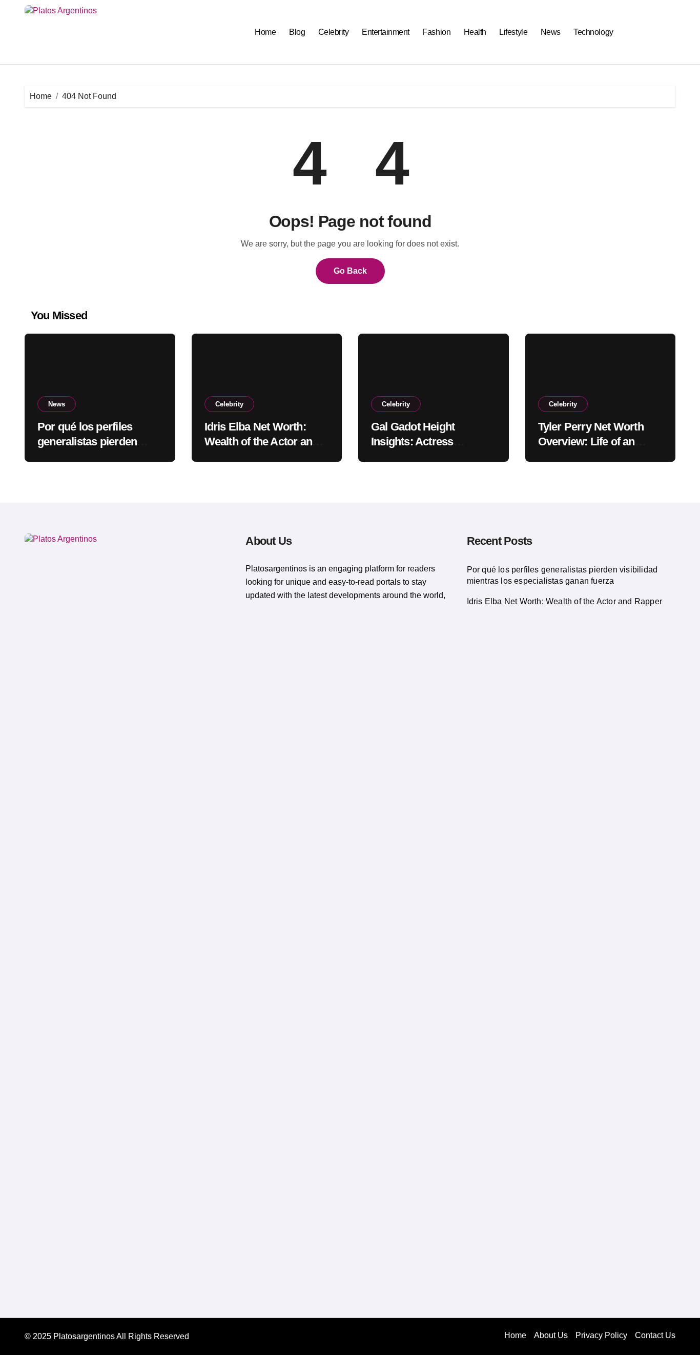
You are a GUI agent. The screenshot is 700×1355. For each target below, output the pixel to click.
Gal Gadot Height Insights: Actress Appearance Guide (416, 441)
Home (265, 32)
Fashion (436, 32)
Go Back (350, 270)
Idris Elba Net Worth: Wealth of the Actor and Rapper (261, 441)
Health (475, 32)
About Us (551, 1335)
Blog (297, 32)
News (551, 32)
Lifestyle (513, 32)
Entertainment (385, 32)
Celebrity (333, 32)
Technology (593, 32)
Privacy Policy (601, 1335)
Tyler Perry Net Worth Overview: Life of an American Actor (591, 441)
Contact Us (655, 1335)
